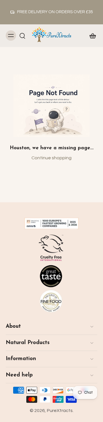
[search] (22, 35)
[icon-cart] (91, 35)
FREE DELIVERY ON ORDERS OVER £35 (55, 12)
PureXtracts (60, 410)
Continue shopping (51, 158)
